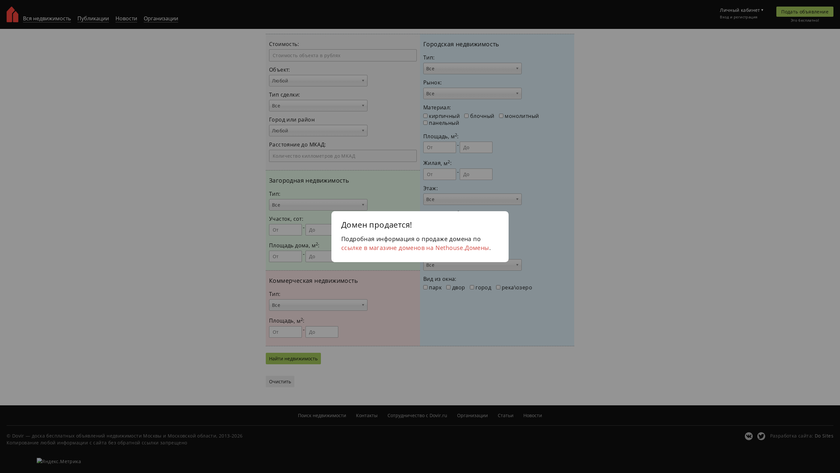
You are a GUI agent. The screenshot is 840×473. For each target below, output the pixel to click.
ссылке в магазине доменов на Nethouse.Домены (415, 248)
